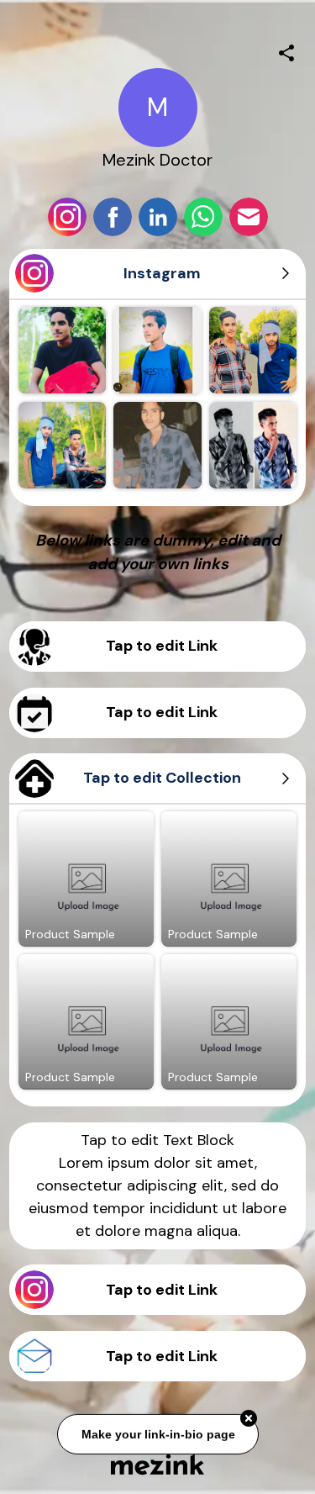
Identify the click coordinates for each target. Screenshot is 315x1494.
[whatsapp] (203, 217)
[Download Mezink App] (157, 1464)
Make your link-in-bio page (157, 1432)
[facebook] (112, 217)
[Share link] (286, 50)
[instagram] (67, 217)
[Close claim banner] (248, 1417)
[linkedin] (158, 217)
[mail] (248, 217)
